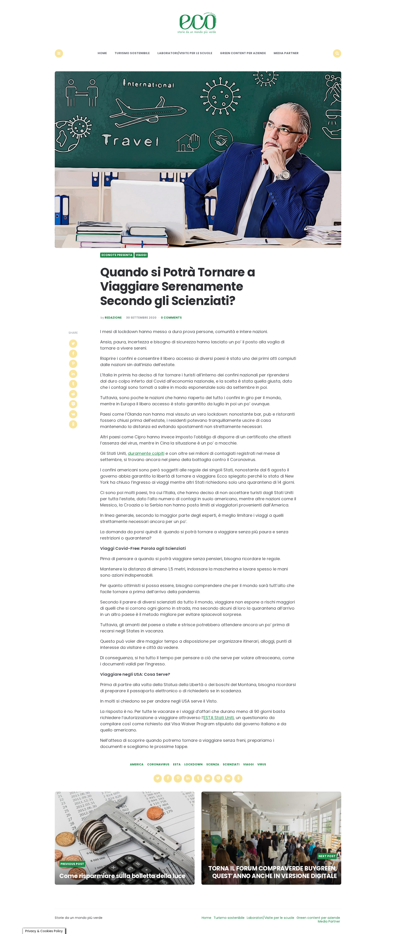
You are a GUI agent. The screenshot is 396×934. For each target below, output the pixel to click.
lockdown (193, 764)
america (136, 764)
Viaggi (141, 255)
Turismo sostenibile (132, 53)
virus (261, 764)
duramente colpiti (146, 453)
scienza (212, 764)
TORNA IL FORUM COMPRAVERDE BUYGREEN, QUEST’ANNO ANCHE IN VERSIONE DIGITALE (272, 872)
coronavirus (158, 764)
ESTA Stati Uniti (219, 717)
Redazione (113, 317)
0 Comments (171, 317)
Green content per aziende (243, 53)
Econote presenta (117, 255)
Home (102, 53)
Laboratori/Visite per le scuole (184, 53)
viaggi (248, 764)
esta (177, 764)
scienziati (231, 764)
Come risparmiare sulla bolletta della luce (122, 876)
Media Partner (286, 53)
